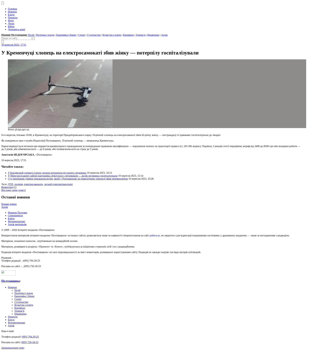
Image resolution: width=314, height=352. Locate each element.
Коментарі (7, 187)
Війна (11, 26)
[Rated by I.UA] (8, 274)
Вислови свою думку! (13, 190)
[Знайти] (33, 38)
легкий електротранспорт (58, 184)
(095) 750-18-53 (29, 342)
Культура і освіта (112, 35)
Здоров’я (140, 35)
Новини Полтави (17, 212)
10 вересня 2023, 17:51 (13, 44)
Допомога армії (16, 29)
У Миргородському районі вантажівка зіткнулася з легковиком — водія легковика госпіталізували (63, 175)
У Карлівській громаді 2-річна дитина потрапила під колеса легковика (47, 172)
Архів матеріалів (17, 224)
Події (31, 35)
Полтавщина (10, 281)
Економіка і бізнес (66, 35)
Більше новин (9, 204)
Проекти (12, 17)
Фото (11, 20)
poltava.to (155, 235)
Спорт (81, 35)
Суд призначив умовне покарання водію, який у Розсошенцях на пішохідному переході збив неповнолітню (68, 178)
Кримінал (128, 35)
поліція (19, 184)
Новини (12, 11)
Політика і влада (45, 35)
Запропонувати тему (12, 347)
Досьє (11, 23)
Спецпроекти (15, 215)
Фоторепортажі (16, 221)
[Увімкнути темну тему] (2, 3)
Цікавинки (153, 35)
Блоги (11, 14)
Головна (12, 8)
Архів (164, 35)
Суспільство (94, 35)
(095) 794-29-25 (30, 336)
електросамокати (33, 184)
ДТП (10, 184)
